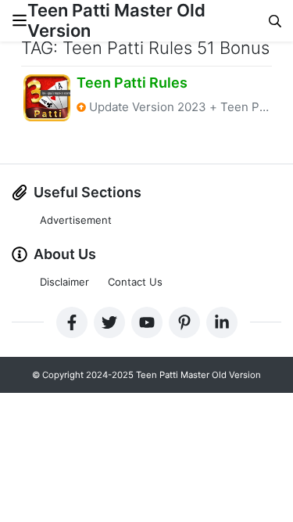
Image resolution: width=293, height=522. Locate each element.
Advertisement (76, 220)
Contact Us (135, 281)
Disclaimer (64, 281)
